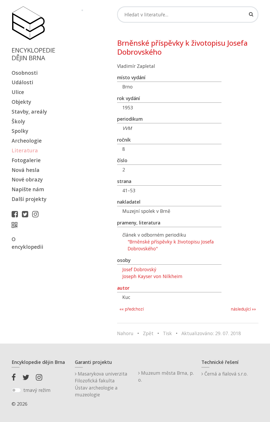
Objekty (21, 101)
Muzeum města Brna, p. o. (166, 376)
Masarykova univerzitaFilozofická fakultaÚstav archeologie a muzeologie (101, 384)
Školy (18, 121)
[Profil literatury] (16, 225)
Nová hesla (26, 170)
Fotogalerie (26, 160)
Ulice (18, 92)
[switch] (16, 390)
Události (22, 82)
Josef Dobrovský (139, 269)
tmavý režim (37, 390)
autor (123, 288)
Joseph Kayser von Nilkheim (152, 276)
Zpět (148, 333)
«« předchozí (131, 309)
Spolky (20, 130)
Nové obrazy (27, 179)
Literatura (25, 150)
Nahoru (125, 333)
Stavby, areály (29, 111)
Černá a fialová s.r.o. (225, 374)
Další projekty (29, 199)
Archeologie (27, 140)
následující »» (243, 309)
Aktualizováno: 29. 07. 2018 (211, 333)
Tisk (167, 333)
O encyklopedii (27, 243)
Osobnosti (25, 72)
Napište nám (28, 189)
